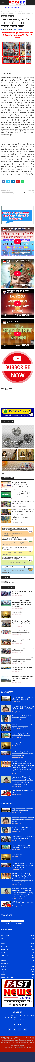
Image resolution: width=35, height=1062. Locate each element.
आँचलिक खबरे (4, 16)
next (3, 473)
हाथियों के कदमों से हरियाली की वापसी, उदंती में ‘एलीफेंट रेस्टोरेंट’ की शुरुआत (22, 503)
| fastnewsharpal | (20, 1047)
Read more (10, 535)
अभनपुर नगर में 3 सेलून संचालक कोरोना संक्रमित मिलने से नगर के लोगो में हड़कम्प (21, 735)
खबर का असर (4, 949)
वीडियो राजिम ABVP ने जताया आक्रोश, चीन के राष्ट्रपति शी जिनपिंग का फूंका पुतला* (23, 726)
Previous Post (29, 193)
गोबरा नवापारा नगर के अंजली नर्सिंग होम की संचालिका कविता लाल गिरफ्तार (21, 717)
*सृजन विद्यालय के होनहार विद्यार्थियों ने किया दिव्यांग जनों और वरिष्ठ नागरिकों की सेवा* (22, 632)
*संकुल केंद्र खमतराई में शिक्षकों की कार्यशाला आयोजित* (22, 641)
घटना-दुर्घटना (4, 955)
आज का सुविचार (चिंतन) (7, 193)
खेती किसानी (4, 952)
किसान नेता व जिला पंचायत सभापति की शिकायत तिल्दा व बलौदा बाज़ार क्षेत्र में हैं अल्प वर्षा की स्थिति (23, 678)
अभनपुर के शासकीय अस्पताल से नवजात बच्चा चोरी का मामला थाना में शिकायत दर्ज (22, 698)
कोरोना (2, 941)
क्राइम (2, 944)
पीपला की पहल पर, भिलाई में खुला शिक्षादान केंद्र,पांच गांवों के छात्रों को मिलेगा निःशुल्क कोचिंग (21, 623)
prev (2, 473)
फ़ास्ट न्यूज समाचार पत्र (7, 977)
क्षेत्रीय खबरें (4, 946)
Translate (18, 923)
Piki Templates (19, 1051)
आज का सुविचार (5, 935)
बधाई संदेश (3, 966)
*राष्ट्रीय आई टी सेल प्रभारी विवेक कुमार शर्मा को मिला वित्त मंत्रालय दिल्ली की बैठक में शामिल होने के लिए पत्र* (23, 708)
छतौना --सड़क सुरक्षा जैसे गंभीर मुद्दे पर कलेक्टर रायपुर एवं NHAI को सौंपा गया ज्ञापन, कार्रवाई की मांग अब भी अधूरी (21, 494)
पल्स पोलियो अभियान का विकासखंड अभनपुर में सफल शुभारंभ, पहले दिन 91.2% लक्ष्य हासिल (22, 511)
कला (2, 938)
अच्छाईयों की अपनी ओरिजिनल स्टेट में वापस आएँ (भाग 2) (21, 518)
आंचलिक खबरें (10, 16)
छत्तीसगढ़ (3, 958)
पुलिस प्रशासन (4, 963)
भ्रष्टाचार (3, 969)
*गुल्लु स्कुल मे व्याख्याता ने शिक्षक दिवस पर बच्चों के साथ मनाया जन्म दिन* (23, 650)
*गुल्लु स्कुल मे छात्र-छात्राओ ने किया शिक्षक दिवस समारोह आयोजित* (22, 668)
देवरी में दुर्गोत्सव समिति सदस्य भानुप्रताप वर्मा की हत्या (22, 791)
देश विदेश (3, 961)
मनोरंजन (3, 972)
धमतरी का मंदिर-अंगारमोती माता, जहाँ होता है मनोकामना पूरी (22, 593)
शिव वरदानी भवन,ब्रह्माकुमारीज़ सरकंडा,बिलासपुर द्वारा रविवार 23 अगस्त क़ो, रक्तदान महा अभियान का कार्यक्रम (21, 484)
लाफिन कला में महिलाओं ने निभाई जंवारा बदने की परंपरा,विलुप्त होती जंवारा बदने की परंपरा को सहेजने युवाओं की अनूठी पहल (22, 660)
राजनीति (3, 975)
